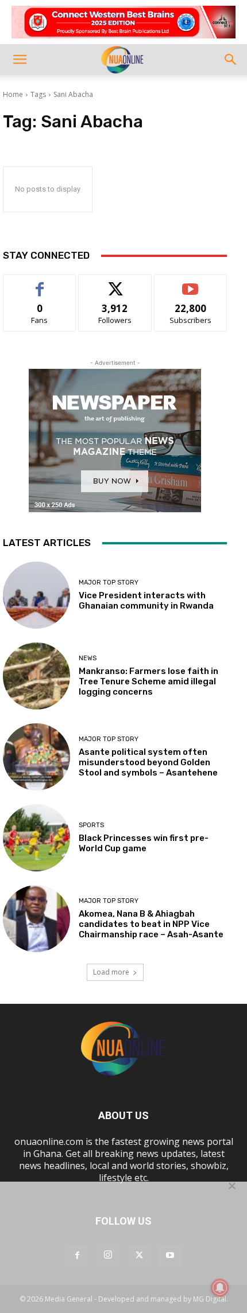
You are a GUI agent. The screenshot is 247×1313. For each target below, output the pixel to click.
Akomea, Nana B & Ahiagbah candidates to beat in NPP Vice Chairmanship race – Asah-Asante (151, 924)
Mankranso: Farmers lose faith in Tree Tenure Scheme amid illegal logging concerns (148, 681)
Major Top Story (108, 582)
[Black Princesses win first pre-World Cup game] (36, 837)
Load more (111, 972)
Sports (91, 825)
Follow (115, 283)
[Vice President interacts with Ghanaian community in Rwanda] (36, 595)
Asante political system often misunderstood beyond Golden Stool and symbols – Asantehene (148, 762)
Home (13, 94)
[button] (19, 59)
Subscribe (191, 283)
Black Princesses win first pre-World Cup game (144, 843)
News (88, 658)
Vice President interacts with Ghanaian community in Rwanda (146, 600)
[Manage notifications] (220, 1288)
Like (40, 283)
